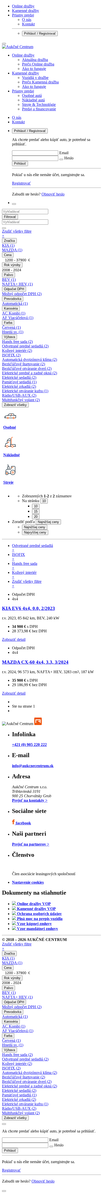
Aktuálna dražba (35, 60)
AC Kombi (13, 313)
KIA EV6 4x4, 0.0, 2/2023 (28, 608)
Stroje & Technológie (39, 104)
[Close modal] (4, 1124)
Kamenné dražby (25, 10)
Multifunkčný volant (21, 400)
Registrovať (21, 183)
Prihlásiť (20, 163)
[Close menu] (4, 43)
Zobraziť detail (14, 639)
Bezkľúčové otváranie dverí (27, 368)
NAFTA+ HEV (17, 284)
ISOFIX (11, 355)
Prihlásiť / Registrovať (40, 33)
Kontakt (28, 24)
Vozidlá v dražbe (35, 77)
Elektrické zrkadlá (19, 386)
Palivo (8, 275)
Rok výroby (12, 265)
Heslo (69, 158)
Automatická (15, 303)
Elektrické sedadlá (19, 377)
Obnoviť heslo (53, 194)
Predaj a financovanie (39, 109)
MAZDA (12, 250)
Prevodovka (12, 299)
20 (36, 517)
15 (36, 511)
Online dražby (23, 6)
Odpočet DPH (14, 289)
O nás (26, 19)
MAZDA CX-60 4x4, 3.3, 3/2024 (35, 662)
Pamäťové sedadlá (19, 382)
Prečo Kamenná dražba (40, 82)
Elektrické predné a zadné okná (29, 373)
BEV (9, 279)
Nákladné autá (33, 100)
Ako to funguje (34, 68)
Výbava (9, 337)
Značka (9, 241)
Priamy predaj (23, 15)
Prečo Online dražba (38, 64)
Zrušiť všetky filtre (17, 233)
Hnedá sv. (12, 332)
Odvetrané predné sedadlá (25, 346)
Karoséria (11, 308)
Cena (8, 255)
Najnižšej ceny (34, 527)
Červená (11, 327)
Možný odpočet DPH (22, 294)
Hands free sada (17, 341)
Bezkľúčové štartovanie (23, 364)
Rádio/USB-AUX (19, 395)
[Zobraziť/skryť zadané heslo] (61, 159)
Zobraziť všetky (15, 405)
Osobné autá (32, 95)
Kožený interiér (17, 350)
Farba (8, 323)
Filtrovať (10, 217)
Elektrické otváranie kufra (25, 391)
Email (63, 153)
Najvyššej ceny (35, 532)
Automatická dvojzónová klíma (29, 359)
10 (36, 506)
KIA (8, 245)
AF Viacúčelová (17, 318)
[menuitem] (56, 62)
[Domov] (17, 47)
